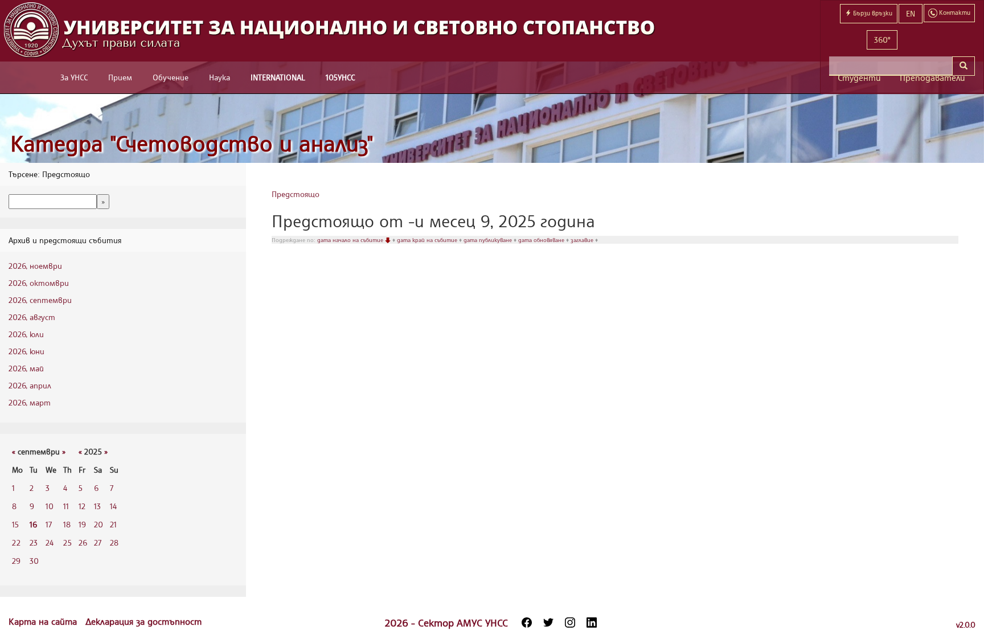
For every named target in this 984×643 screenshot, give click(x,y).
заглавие (583, 239)
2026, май (26, 368)
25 (67, 542)
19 (82, 524)
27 (97, 542)
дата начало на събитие (351, 239)
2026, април (30, 385)
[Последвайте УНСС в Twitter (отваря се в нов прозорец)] (548, 622)
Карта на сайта (44, 621)
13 (97, 506)
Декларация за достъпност (143, 621)
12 (82, 506)
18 (67, 524)
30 (34, 561)
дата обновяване (542, 239)
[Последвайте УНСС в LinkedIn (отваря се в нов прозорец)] (591, 622)
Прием (120, 77)
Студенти (859, 77)
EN (910, 13)
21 (113, 524)
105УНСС (340, 77)
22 (16, 542)
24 (50, 542)
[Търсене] (963, 66)
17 (49, 524)
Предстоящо (295, 194)
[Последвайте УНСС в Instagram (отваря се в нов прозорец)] (570, 622)
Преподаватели (932, 77)
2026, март (30, 402)
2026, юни (26, 351)
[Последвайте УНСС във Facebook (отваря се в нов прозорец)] (526, 622)
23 (34, 542)
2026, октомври (39, 283)
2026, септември (40, 300)
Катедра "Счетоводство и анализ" (192, 143)
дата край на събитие (428, 239)
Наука (219, 77)
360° (882, 39)
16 (33, 524)
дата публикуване (489, 239)
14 (113, 506)
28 (114, 542)
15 (15, 524)
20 (98, 524)
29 (16, 561)
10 (50, 506)
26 (83, 542)
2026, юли (26, 334)
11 (66, 506)
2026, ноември (35, 266)
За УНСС (74, 77)
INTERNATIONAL (278, 77)
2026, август (32, 317)
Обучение (170, 77)
